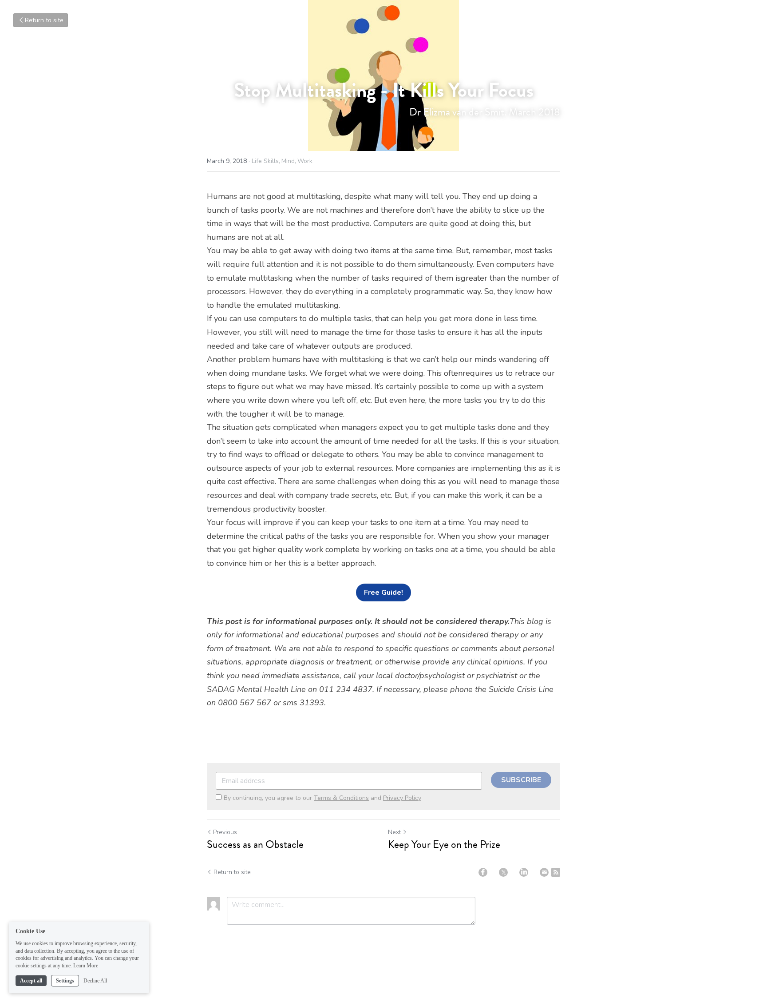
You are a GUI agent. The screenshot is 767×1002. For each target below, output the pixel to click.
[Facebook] (482, 872)
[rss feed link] (555, 872)
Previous (225, 832)
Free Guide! (383, 592)
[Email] (544, 872)
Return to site (44, 20)
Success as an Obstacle (255, 844)
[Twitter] (503, 872)
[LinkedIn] (523, 872)
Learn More (85, 965)
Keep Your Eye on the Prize (444, 844)
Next (394, 832)
